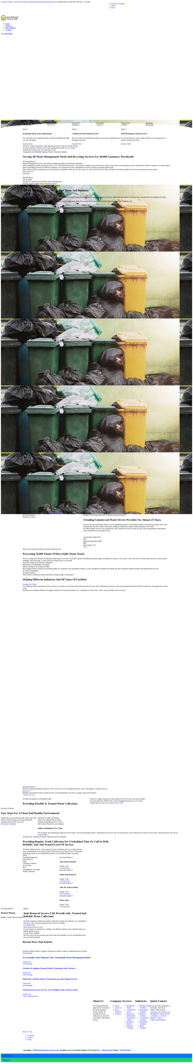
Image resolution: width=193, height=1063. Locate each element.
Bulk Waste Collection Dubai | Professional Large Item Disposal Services (50, 979)
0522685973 (154, 1014)
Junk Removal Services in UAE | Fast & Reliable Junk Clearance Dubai (50, 990)
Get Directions (65, 868)
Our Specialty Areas (48, 150)
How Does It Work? (30, 195)
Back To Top (27, 1032)
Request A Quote (54, 513)
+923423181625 (125, 1050)
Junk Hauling (27, 953)
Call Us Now (7, 1056)
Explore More (28, 144)
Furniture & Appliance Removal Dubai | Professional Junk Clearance (49, 968)
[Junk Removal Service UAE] (10, 20)
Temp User (27, 962)
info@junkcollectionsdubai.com (160, 1012)
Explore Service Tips (115, 803)
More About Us (28, 171)
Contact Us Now (29, 795)
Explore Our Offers (30, 584)
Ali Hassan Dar (107, 1050)
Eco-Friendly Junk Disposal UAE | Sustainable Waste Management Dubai (57, 957)
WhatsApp (6, 1060)
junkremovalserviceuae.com (48, 1050)
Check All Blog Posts (30, 996)
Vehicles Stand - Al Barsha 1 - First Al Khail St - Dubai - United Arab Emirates (160, 1017)
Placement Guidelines (8, 824)
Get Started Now (29, 925)
